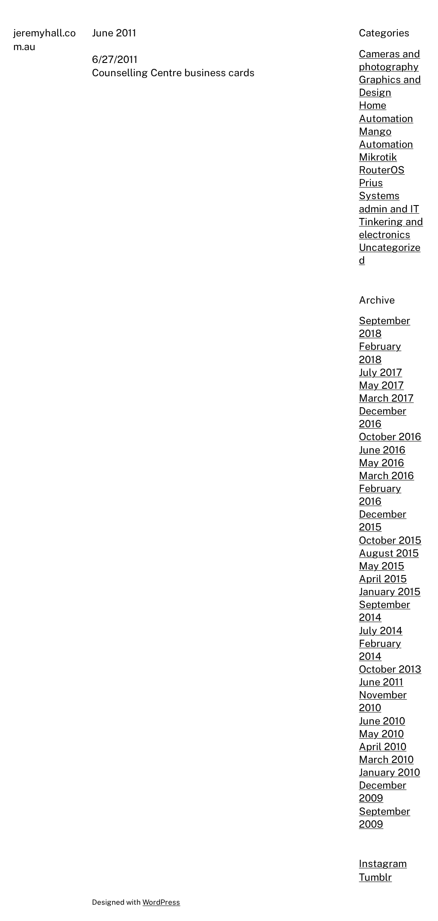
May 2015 (381, 566)
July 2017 (380, 372)
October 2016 (390, 436)
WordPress (161, 902)
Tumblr (375, 877)
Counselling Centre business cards (173, 72)
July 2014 (380, 630)
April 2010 (382, 746)
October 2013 (390, 669)
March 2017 (386, 398)
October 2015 (390, 540)
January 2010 (389, 772)
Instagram (383, 863)
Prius (371, 182)
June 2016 (382, 450)
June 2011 (381, 682)
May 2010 (381, 733)
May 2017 (381, 385)
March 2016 (386, 475)
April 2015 (383, 578)
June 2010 (382, 721)
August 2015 (389, 553)
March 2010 (386, 759)
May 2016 (381, 462)
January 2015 (389, 591)
